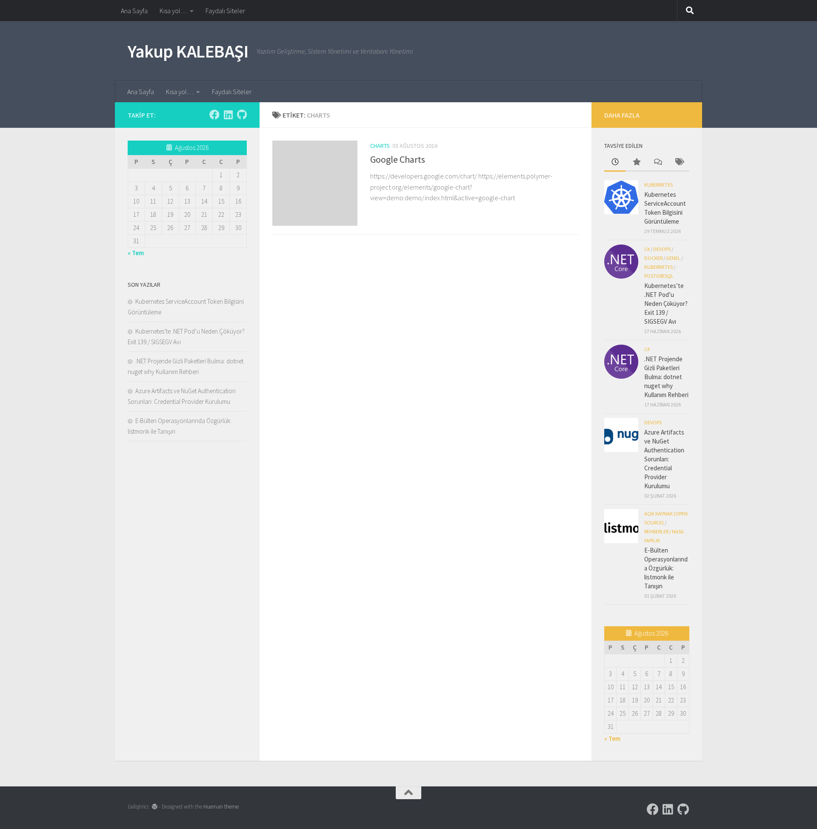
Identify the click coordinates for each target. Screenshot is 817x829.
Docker (653, 258)
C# (647, 249)
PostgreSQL (659, 276)
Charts (380, 146)
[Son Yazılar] (615, 162)
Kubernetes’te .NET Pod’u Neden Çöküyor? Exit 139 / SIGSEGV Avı (666, 303)
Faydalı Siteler (225, 10)
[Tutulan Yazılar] (636, 162)
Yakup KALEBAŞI (188, 51)
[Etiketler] (678, 162)
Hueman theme (221, 806)
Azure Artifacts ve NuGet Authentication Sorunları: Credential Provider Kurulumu (664, 459)
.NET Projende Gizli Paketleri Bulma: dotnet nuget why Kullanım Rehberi (666, 377)
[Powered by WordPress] (154, 806)
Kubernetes (658, 184)
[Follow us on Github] (242, 114)
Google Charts (397, 159)
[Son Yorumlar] (657, 162)
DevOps (662, 249)
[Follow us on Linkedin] (228, 114)
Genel (673, 258)
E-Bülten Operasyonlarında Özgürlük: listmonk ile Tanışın (666, 568)
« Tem (136, 253)
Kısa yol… (173, 10)
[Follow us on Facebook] (214, 114)
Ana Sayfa (134, 10)
